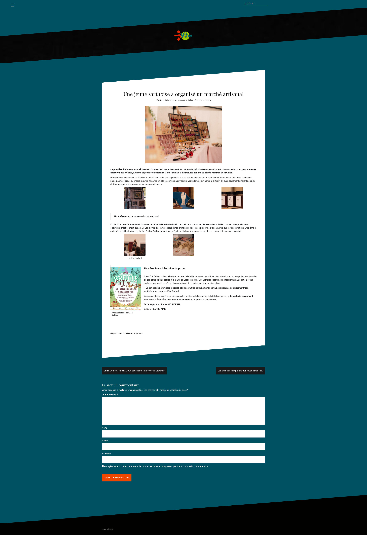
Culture (191, 100)
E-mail (105, 440)
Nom (104, 427)
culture (121, 333)
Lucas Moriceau (179, 100)
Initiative (208, 100)
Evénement (199, 100)
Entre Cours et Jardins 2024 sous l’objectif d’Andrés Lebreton (134, 370)
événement (128, 333)
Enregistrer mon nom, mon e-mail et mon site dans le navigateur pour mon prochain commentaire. (156, 466)
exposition (138, 333)
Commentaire (110, 394)
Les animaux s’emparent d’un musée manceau (240, 370)
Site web (106, 453)
